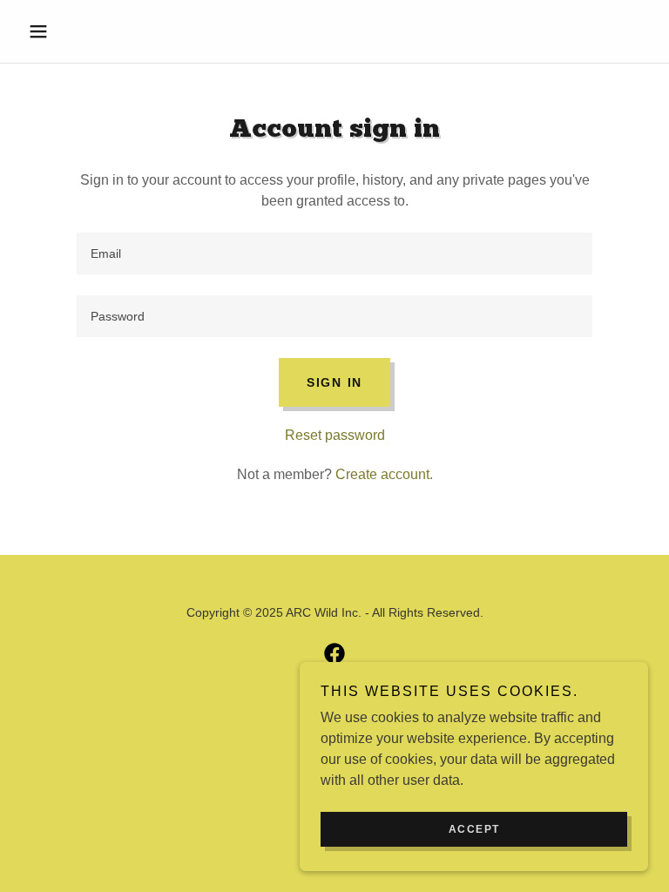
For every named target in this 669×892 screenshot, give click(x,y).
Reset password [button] (335, 435)
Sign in (334, 382)
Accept (474, 829)
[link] (334, 653)
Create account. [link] (384, 474)
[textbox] (334, 253)
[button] (68, 31)
